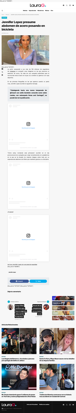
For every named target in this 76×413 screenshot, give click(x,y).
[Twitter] (67, 5)
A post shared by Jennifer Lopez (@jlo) (28, 147)
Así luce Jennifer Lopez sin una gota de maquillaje (22, 264)
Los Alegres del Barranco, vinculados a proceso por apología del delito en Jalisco (18, 359)
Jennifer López (12, 272)
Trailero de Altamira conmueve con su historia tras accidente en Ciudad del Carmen (55, 395)
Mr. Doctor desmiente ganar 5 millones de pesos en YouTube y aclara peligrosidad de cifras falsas (19, 395)
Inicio (3, 14)
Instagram (13, 71)
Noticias (7, 14)
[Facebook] (63, 5)
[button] (2, 10)
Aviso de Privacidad (32, 404)
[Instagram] (70, 5)
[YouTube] (73, 5)
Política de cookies (44, 404)
